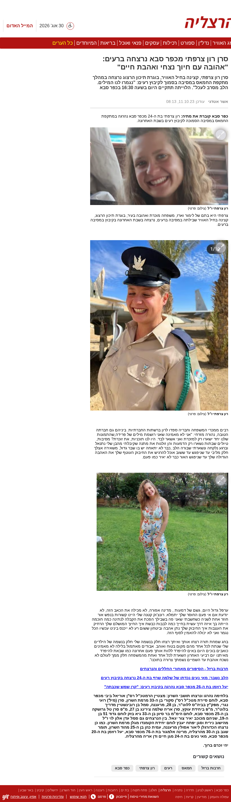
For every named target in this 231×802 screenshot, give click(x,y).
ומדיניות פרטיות (53, 797)
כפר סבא (122, 768)
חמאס (187, 768)
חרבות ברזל (211, 768)
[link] (111, 796)
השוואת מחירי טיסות (144, 797)
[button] (42, 316)
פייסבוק (121, 797)
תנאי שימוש (78, 797)
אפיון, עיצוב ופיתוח (23, 797)
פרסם (102, 797)
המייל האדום (19, 25)
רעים (168, 768)
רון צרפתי (147, 768)
